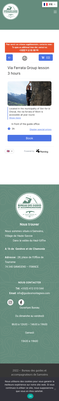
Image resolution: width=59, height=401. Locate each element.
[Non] (55, 389)
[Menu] (55, 11)
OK (30, 396)
